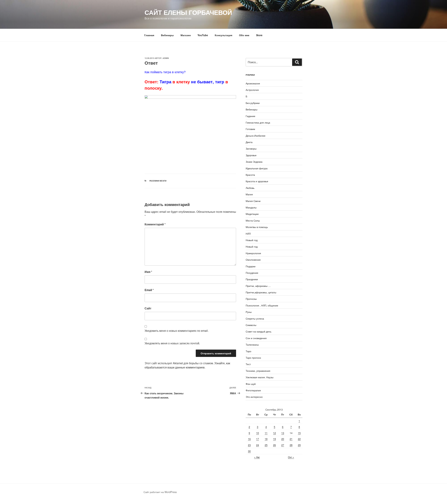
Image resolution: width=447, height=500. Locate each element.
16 (249, 439)
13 (282, 433)
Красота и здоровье (257, 181)
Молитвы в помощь (257, 227)
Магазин (186, 35)
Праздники (252, 279)
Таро (248, 351)
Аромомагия (253, 83)
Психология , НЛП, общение (262, 305)
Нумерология (253, 253)
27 (282, 445)
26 (274, 445)
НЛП (248, 233)
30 (249, 451)
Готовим (250, 129)
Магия (249, 194)
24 (257, 445)
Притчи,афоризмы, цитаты (261, 292)
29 (299, 445)
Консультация (223, 35)
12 (274, 433)
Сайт (148, 308)
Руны (249, 312)
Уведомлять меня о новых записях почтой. (172, 343)
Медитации (252, 214)
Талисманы (252, 344)
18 (266, 439)
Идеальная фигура (257, 168)
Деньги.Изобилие (255, 135)
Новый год (252, 240)
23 (249, 445)
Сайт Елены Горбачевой (188, 12)
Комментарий (155, 224)
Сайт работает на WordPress (160, 492)
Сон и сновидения (256, 338)
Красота (250, 174)
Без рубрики (253, 103)
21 (291, 439)
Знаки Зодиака (254, 161)
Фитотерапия (253, 390)
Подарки (250, 266)
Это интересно (254, 396)
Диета (249, 142)
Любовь (250, 188)
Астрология (252, 90)
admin (166, 58)
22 (299, 439)
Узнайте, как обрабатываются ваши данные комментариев (187, 365)
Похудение (252, 272)
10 (257, 433)
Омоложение (253, 259)
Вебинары (167, 35)
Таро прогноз (253, 357)
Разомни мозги (157, 180)
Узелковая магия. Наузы (259, 377)
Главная (149, 35)
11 (266, 433)
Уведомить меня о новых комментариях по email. (176, 331)
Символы (251, 325)
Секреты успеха (255, 318)
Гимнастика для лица (258, 122)
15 (299, 433)
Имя (148, 272)
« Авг (257, 457)
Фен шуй (251, 384)
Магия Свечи (253, 201)
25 (266, 445)
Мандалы (251, 207)
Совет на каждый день (258, 331)
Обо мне (244, 35)
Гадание (250, 116)
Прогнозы (251, 298)
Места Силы (253, 220)
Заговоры (251, 148)
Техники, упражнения (258, 370)
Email (149, 290)
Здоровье (251, 155)
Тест (248, 364)
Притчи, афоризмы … (258, 286)
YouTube (202, 35)
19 (274, 439)
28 (291, 445)
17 (257, 439)
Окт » (291, 457)
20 (282, 439)
